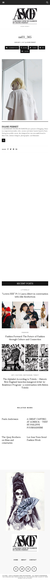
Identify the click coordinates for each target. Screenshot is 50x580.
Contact (33, 560)
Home (16, 560)
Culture (18, 375)
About (23, 560)
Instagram (27, 375)
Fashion (25, 332)
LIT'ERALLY (25, 290)
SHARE (24, 47)
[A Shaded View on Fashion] (25, 16)
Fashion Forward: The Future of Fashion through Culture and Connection (25, 337)
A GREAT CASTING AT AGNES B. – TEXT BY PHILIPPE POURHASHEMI (37, 423)
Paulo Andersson (10, 419)
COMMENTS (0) (13, 47)
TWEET (34, 47)
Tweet (36, 375)
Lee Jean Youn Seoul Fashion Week (37, 438)
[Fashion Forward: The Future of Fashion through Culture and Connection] (25, 315)
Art (12, 375)
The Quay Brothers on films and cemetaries (11, 440)
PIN (43, 47)
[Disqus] (25, 186)
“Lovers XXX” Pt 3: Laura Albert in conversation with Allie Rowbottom (25, 295)
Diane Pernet (31, 42)
